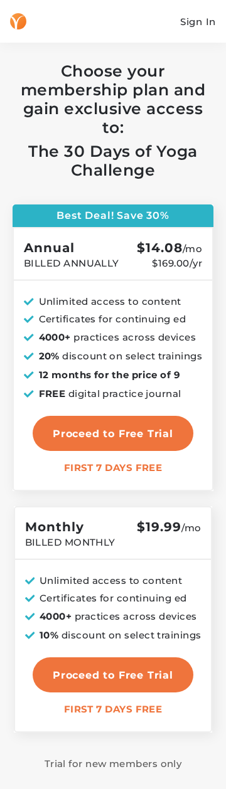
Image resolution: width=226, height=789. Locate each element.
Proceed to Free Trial (113, 675)
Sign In (198, 22)
